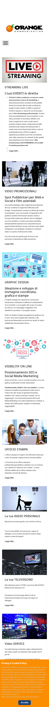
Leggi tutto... (14, 151)
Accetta (24, 702)
